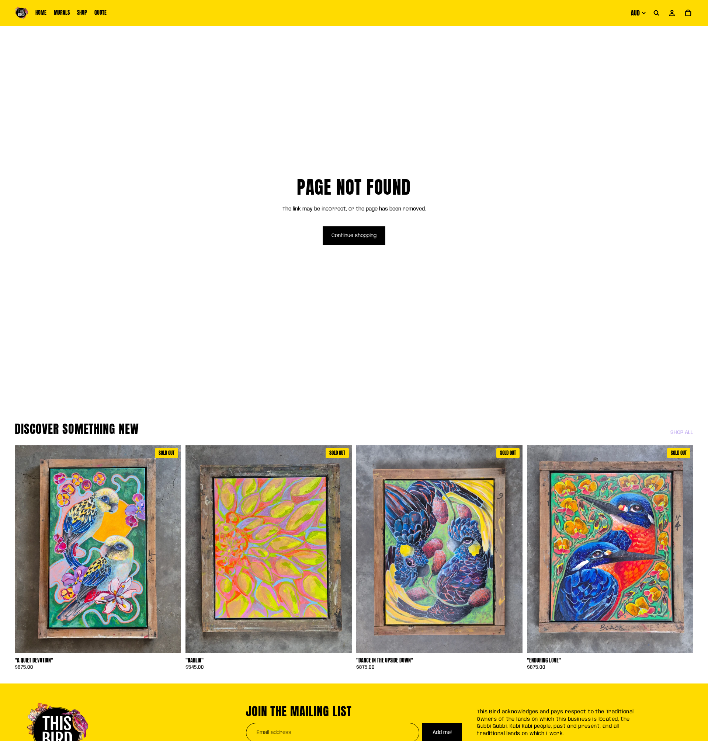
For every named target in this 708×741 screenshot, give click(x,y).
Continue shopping (354, 235)
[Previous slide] (196, 549)
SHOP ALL (681, 432)
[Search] (656, 13)
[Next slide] (341, 549)
